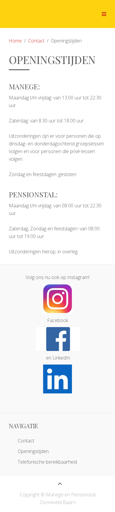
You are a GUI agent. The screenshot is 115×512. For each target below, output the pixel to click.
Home (15, 40)
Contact (36, 40)
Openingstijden (33, 451)
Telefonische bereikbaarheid (47, 462)
